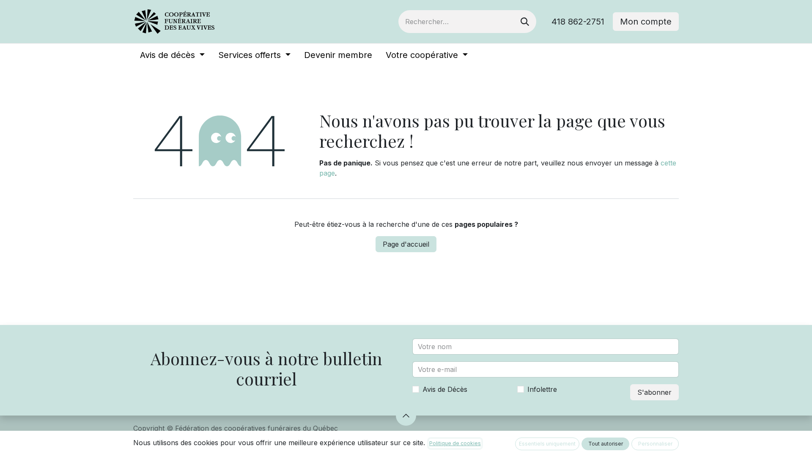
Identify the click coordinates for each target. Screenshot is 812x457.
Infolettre (542, 389)
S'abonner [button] (654, 392)
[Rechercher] (524, 21)
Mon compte (646, 22)
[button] (406, 415)
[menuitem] (172, 55)
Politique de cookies (455, 443)
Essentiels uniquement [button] (547, 443)
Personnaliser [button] (655, 443)
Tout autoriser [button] (605, 443)
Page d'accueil (406, 244)
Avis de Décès (444, 389)
